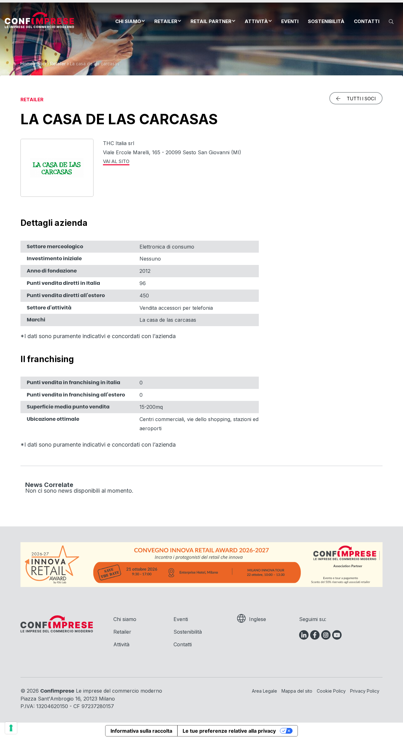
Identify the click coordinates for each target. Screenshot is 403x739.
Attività (256, 21)
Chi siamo (128, 21)
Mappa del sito (296, 691)
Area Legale (264, 691)
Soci (41, 63)
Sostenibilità (326, 21)
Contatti (366, 21)
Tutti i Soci (361, 99)
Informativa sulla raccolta (141, 731)
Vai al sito (116, 161)
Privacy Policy (364, 691)
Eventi (289, 21)
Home (26, 63)
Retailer (165, 21)
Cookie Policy (331, 691)
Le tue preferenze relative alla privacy (229, 731)
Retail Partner (210, 21)
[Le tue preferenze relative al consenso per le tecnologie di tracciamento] (11, 728)
